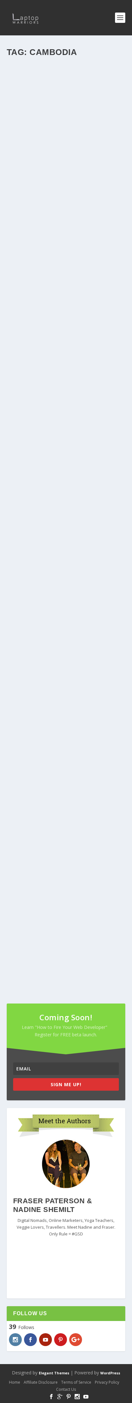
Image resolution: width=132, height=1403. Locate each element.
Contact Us (66, 1389)
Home (14, 1382)
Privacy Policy (107, 1382)
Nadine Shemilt (32, 312)
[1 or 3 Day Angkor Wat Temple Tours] (66, 564)
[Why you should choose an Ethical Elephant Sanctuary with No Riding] (66, 871)
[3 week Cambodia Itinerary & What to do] (66, 97)
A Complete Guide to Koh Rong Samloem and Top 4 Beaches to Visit (60, 456)
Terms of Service (76, 1382)
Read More (28, 195)
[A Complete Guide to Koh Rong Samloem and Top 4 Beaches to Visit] (66, 404)
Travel (84, 158)
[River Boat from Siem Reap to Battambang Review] (66, 251)
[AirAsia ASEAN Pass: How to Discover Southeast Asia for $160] (66, 718)
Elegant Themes (54, 1373)
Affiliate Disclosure (41, 1382)
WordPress (110, 1373)
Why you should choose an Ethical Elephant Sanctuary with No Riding (58, 923)
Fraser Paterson (33, 158)
